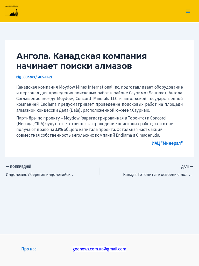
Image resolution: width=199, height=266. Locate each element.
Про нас (29, 249)
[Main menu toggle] (188, 11)
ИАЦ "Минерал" (167, 143)
